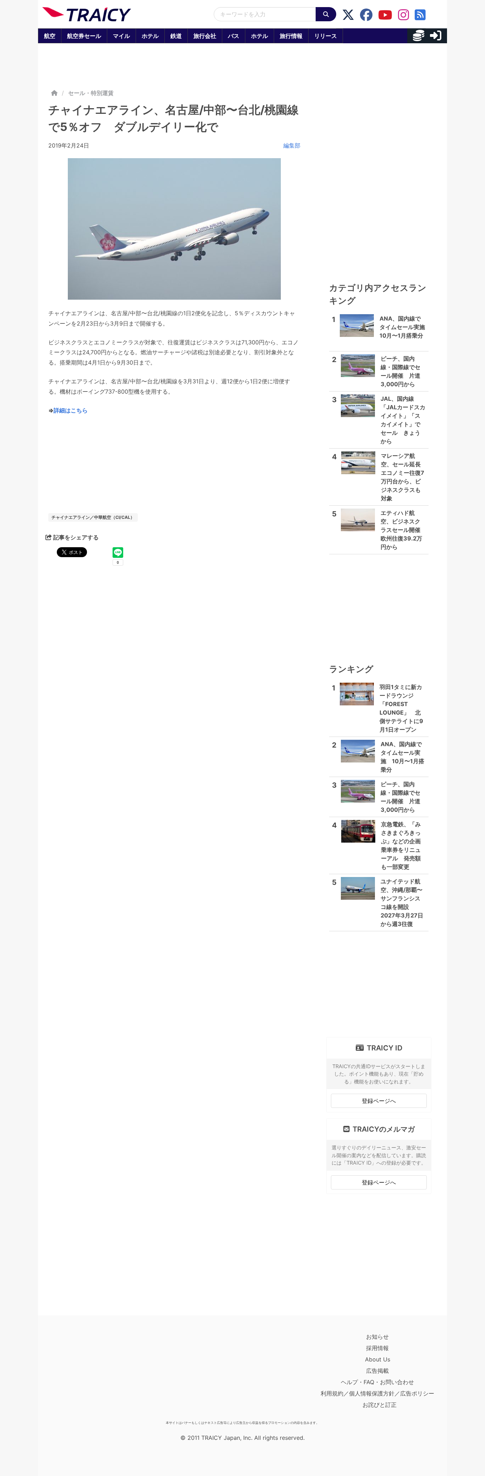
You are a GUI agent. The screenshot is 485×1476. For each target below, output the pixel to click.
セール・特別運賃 (91, 92)
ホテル (150, 35)
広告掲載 (377, 1370)
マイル (121, 35)
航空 (49, 35)
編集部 (291, 145)
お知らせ (377, 1336)
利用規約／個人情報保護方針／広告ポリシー (377, 1393)
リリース (325, 35)
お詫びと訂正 (380, 1404)
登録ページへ (379, 1100)
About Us (377, 1359)
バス (233, 35)
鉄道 (176, 35)
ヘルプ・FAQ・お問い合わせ (377, 1382)
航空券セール (84, 35)
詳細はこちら (71, 410)
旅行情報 (291, 35)
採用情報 (377, 1348)
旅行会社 (205, 35)
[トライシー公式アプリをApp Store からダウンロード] (84, 1374)
